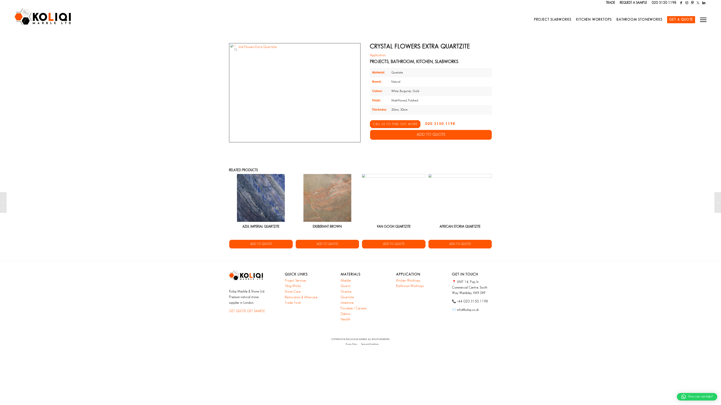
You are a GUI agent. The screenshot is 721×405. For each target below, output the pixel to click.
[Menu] (702, 20)
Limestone (347, 302)
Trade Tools (293, 302)
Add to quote (431, 134)
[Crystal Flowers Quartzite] (717, 202)
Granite (346, 291)
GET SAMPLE (256, 311)
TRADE (610, 2)
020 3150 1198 (664, 2)
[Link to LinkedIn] (704, 3)
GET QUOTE (237, 311)
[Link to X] (698, 3)
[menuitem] (553, 20)
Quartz (346, 286)
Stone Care (293, 291)
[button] (697, 396)
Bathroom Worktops (410, 286)
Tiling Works (293, 286)
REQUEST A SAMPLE (633, 2)
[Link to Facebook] (681, 3)
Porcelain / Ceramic (354, 308)
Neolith (345, 319)
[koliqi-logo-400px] (42, 21)
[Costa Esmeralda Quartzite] (3, 202)
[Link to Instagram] (686, 3)
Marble (346, 280)
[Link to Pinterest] (692, 3)
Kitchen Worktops (408, 280)
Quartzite (347, 297)
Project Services (295, 280)
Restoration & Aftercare (301, 297)
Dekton (346, 314)
